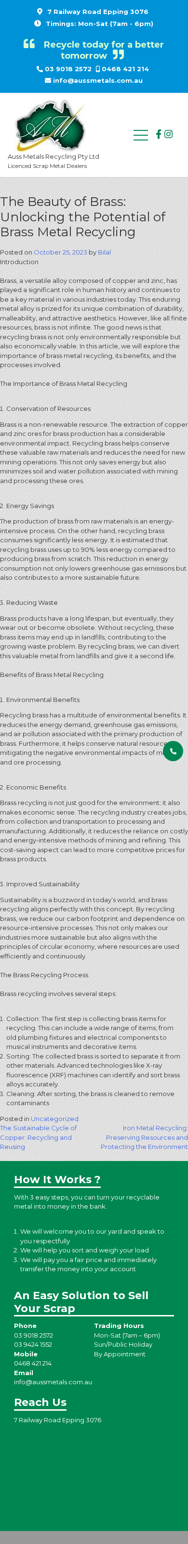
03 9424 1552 (33, 1344)
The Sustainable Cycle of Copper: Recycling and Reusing (38, 1137)
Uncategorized (55, 1119)
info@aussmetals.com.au (98, 80)
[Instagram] (168, 134)
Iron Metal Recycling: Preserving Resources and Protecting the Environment (144, 1137)
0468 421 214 (125, 69)
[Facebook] (158, 134)
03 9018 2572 (68, 69)
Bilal (104, 252)
